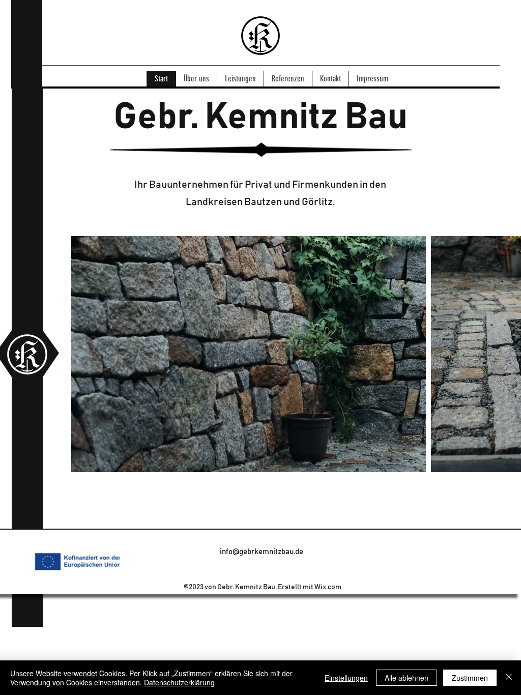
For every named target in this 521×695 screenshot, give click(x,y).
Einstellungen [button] (346, 678)
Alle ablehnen (406, 678)
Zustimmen (470, 678)
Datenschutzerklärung (179, 682)
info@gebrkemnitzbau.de (261, 552)
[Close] (509, 678)
